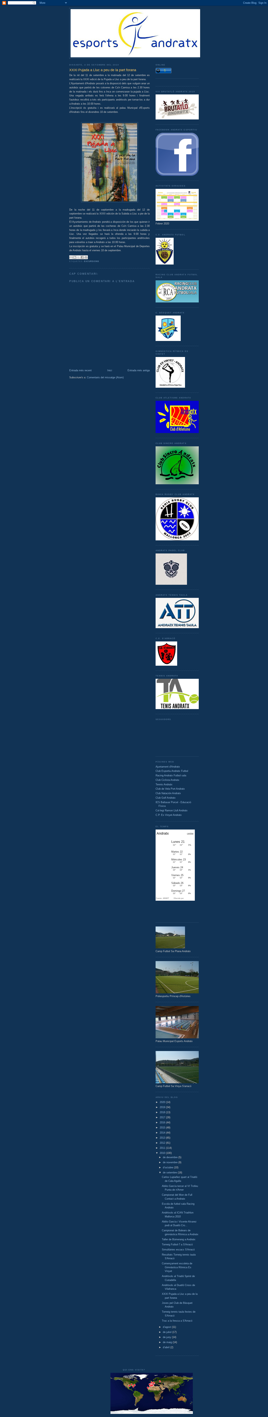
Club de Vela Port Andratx (170, 788)
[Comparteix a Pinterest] (86, 257)
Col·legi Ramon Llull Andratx (172, 810)
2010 (163, 1153)
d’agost (167, 1327)
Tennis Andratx (164, 784)
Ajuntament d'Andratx (168, 766)
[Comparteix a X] (78, 257)
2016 (163, 1122)
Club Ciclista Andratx (167, 779)
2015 (163, 1127)
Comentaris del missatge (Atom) (105, 377)
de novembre (170, 1162)
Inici (109, 370)
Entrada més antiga (139, 370)
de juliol (167, 1332)
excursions (91, 261)
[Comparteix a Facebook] (82, 257)
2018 (163, 1112)
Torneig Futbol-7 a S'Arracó (177, 1244)
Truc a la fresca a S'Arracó (177, 1320)
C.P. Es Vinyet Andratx (169, 814)
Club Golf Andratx (166, 797)
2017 (163, 1117)
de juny (167, 1337)
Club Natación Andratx (168, 793)
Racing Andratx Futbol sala (171, 775)
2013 (163, 1137)
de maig (168, 1342)
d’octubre (168, 1167)
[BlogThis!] (75, 257)
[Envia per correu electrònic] (71, 257)
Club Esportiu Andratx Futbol (172, 770)
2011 (163, 1147)
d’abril (166, 1347)
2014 (163, 1132)
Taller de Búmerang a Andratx (178, 1239)
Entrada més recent (80, 370)
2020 (163, 1102)
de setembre (170, 1172)
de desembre (170, 1157)
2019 (163, 1107)
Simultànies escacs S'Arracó (178, 1249)
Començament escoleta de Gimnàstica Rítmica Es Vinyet (177, 1267)
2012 (163, 1142)
